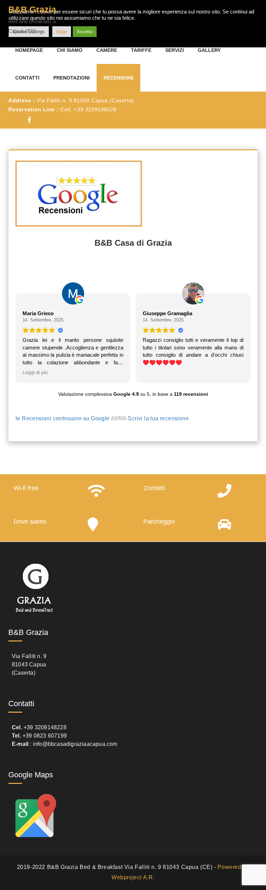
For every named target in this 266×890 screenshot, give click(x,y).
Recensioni (118, 78)
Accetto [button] (84, 31)
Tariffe (141, 50)
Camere (106, 50)
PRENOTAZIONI (71, 78)
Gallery (209, 50)
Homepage (29, 50)
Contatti (27, 78)
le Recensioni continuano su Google (63, 418)
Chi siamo (69, 50)
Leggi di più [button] (35, 372)
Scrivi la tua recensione (158, 418)
